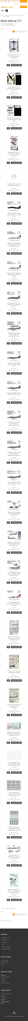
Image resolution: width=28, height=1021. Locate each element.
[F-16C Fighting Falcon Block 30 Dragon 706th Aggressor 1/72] (8, 582)
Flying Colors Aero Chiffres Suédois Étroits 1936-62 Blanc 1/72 (14, 763)
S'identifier (16, 4)
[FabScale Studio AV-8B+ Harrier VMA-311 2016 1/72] (8, 373)
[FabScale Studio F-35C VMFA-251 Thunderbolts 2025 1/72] (8, 313)
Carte (3, 1003)
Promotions (4, 940)
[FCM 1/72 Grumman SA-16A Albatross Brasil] (8, 680)
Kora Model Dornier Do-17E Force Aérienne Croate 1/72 (14, 56)
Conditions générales (6, 947)
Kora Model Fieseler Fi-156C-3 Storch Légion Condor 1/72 (14, 154)
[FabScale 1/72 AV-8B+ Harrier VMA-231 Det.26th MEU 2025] (8, 343)
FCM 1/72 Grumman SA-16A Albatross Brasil (14, 671)
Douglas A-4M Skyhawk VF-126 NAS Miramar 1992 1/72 (14, 513)
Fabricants (4, 942)
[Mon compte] (2, 1)
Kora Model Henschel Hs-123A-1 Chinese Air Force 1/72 (14, 119)
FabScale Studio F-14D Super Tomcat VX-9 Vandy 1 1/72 (14, 214)
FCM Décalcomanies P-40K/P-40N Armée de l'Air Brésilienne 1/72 (14, 733)
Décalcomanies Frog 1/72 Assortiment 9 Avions (14, 184)
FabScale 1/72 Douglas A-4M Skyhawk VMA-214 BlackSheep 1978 (14, 244)
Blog (3, 944)
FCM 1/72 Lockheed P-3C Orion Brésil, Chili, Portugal (14, 706)
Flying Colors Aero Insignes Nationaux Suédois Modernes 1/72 (14, 828)
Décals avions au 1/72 (6, 16)
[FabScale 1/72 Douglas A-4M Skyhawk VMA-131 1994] (8, 283)
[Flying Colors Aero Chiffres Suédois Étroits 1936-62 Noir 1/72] (8, 803)
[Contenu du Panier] (6, 1)
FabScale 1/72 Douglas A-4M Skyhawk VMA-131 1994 (14, 274)
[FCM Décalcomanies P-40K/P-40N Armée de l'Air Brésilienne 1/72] (8, 743)
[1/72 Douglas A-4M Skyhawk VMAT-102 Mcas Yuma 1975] (8, 612)
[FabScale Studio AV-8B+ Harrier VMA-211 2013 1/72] (8, 492)
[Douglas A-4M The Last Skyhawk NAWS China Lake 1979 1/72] (8, 552)
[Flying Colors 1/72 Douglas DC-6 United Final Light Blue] (8, 865)
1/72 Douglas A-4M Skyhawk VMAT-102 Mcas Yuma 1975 (14, 603)
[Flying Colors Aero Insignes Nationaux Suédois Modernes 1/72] (8, 837)
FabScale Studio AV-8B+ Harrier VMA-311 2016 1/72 (14, 364)
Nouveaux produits (6, 938)
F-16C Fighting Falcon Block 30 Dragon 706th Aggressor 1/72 (14, 573)
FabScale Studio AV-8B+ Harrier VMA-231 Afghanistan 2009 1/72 (14, 453)
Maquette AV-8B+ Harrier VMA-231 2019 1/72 (14, 393)
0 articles (24, 6)
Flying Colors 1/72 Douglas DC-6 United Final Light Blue (14, 856)
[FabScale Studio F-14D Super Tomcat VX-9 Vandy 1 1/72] (8, 223)
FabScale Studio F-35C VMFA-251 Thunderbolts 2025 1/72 (14, 304)
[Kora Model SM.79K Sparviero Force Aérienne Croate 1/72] (8, 97)
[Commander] (9, 1)
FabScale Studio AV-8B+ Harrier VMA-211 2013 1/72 (14, 483)
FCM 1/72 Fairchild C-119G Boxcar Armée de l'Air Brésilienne (14, 638)
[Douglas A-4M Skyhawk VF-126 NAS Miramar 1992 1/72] (8, 522)
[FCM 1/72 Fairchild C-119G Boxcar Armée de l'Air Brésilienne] (8, 647)
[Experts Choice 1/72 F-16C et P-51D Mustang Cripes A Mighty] (8, 900)
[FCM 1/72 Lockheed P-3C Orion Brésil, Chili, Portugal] (8, 715)
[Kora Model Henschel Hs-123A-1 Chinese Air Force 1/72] (8, 128)
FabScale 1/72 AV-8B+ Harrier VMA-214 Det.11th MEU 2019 (14, 423)
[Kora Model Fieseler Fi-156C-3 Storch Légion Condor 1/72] (8, 163)
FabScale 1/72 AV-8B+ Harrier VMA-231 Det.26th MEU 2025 (14, 334)
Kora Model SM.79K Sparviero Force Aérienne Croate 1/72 (14, 88)
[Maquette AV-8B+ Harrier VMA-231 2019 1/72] (8, 402)
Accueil (2, 15)
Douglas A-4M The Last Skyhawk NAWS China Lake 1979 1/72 (14, 543)
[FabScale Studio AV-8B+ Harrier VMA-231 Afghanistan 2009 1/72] (8, 462)
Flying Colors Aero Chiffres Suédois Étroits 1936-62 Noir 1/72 (14, 794)
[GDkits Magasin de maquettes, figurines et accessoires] (7, 6)
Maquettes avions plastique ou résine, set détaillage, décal (14, 15)
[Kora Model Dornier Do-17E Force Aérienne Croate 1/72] (8, 65)
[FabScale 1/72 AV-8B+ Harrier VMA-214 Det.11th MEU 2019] (8, 432)
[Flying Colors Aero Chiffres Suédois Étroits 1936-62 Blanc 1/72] (8, 772)
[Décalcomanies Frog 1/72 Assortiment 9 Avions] (8, 193)
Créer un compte (23, 4)
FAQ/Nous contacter (6, 949)
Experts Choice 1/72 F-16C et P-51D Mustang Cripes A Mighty (14, 891)
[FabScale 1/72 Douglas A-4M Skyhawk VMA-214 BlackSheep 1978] (8, 253)
